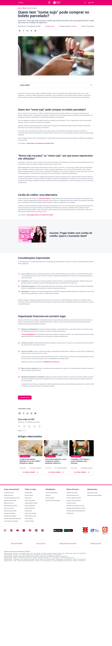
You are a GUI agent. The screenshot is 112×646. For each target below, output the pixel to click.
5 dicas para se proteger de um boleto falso (40, 143)
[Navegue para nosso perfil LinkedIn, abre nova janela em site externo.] (36, 530)
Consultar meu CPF (9, 492)
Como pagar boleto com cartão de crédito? (40, 215)
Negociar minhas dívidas (10, 500)
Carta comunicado (71, 503)
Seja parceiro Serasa (92, 492)
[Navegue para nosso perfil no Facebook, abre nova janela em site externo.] (30, 530)
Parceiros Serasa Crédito (10, 510)
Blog (24, 8)
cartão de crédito (44, 198)
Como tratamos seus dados (11, 521)
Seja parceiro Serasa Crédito (94, 495)
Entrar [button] (92, 2)
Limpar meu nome (8, 495)
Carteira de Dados (29, 521)
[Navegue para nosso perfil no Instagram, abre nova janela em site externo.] (5, 530)
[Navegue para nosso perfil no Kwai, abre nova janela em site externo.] (42, 530)
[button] (19, 30)
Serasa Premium (29, 495)
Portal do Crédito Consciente (73, 498)
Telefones (48, 495)
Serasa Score (28, 498)
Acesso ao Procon (40, 543)
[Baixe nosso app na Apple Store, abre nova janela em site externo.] (58, 531)
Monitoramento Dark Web (10, 505)
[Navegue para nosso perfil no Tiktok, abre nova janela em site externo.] (11, 530)
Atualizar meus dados (9, 513)
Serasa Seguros (29, 518)
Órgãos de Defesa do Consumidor (67, 543)
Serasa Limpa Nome (28, 334)
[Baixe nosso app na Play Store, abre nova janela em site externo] (68, 531)
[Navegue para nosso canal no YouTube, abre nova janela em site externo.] (17, 530)
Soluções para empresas (10, 516)
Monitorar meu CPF (9, 503)
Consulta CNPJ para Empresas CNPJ (75, 510)
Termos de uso (70, 513)
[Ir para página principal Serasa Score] (56, 2)
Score (20, 8)
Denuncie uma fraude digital (53, 500)
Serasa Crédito (28, 492)
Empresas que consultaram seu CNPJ (76, 508)
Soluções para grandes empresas (12, 518)
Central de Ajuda (50, 498)
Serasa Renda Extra (30, 508)
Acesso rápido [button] (25, 85)
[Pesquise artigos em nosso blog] (85, 2)
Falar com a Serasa (9, 508)
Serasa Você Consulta (30, 513)
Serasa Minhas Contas (30, 516)
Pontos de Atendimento (52, 492)
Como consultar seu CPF (72, 495)
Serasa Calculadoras (30, 505)
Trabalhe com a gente (95, 543)
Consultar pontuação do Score (11, 498)
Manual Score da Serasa (51, 362)
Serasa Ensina (28, 510)
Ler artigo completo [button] (29, 472)
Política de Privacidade (16, 543)
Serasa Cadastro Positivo (31, 503)
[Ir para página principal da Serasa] (50, 2)
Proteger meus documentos (73, 500)
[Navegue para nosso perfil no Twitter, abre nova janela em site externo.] (24, 530)
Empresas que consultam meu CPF (75, 505)
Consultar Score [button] (25, 397)
